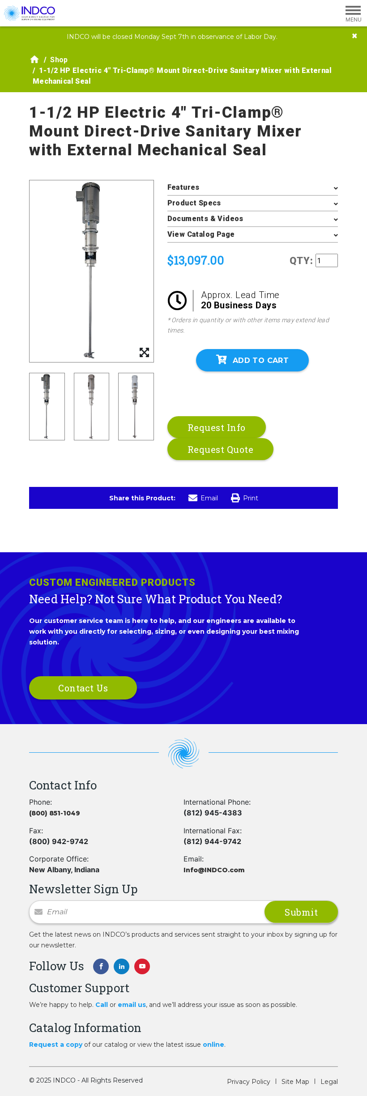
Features (183, 187)
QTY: (301, 260)
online (213, 1045)
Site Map (295, 1082)
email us (132, 1005)
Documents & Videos (205, 218)
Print (250, 498)
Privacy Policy (248, 1082)
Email (209, 498)
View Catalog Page (201, 234)
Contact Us (83, 688)
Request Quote (221, 449)
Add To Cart (261, 360)
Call (101, 1005)
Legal (329, 1082)
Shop (59, 59)
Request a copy (55, 1045)
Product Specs (194, 203)
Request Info (217, 427)
